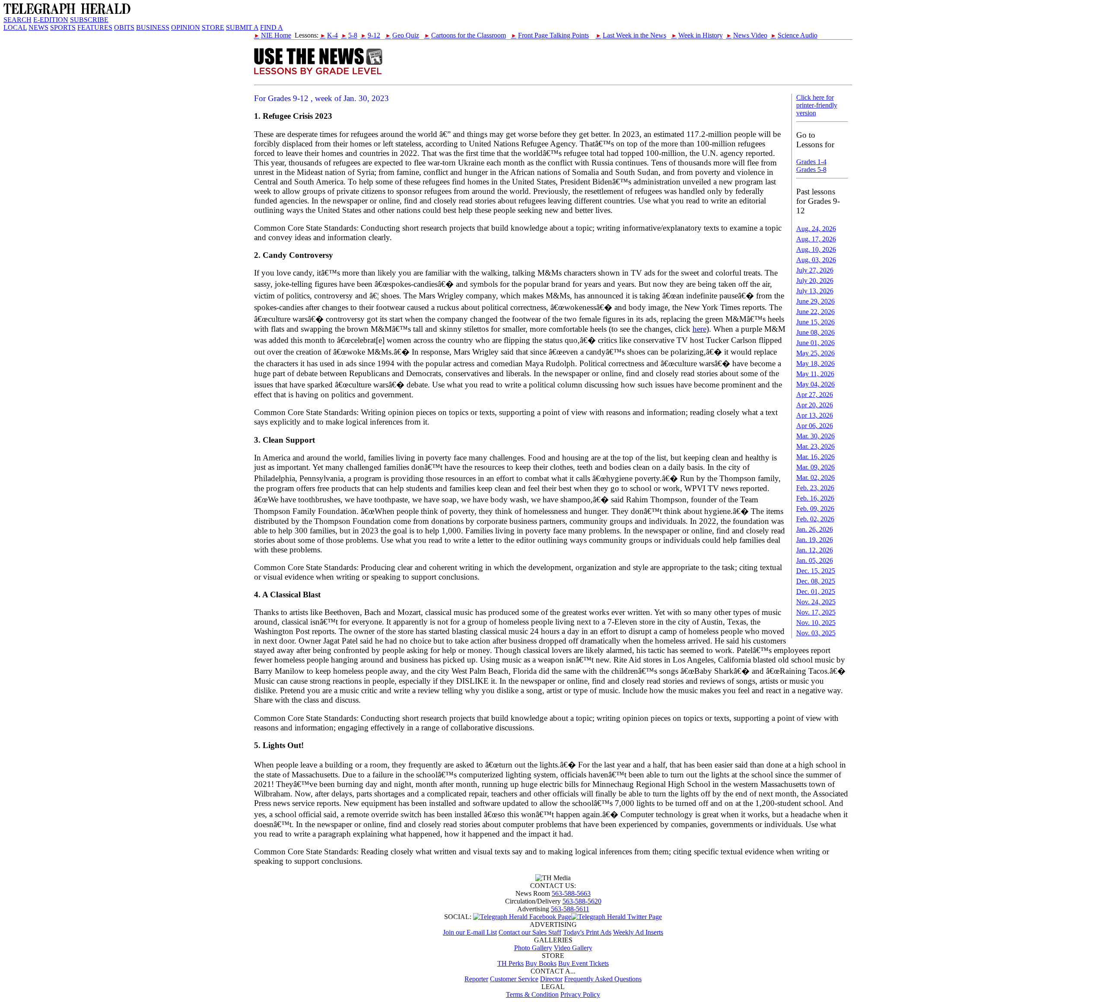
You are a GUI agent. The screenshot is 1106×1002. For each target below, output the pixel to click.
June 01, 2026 (815, 342)
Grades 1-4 (811, 161)
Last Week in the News (631, 35)
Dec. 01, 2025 (815, 591)
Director (551, 979)
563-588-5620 (582, 901)
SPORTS (63, 27)
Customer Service (514, 979)
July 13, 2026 (814, 291)
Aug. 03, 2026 (816, 259)
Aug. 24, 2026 (816, 228)
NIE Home (272, 35)
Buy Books (540, 963)
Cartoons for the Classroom (465, 35)
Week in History (697, 35)
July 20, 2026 (814, 280)
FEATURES (94, 27)
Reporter (476, 979)
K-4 (329, 35)
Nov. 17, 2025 (816, 612)
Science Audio (794, 35)
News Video (746, 35)
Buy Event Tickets (583, 963)
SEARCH (17, 19)
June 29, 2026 (815, 301)
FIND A (271, 27)
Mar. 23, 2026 (815, 446)
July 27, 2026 (814, 270)
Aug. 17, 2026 (816, 239)
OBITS (124, 27)
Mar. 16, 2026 (815, 456)
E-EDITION (50, 19)
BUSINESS (152, 27)
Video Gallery (573, 947)
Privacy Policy (580, 994)
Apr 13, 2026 (814, 415)
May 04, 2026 (815, 384)
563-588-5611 (570, 909)
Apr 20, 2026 (814, 405)
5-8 (349, 35)
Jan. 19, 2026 (814, 539)
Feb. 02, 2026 (815, 519)
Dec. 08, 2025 (815, 581)
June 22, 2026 (815, 311)
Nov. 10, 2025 (816, 622)
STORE (213, 27)
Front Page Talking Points (550, 35)
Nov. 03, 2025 (816, 633)
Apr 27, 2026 (814, 394)
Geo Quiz (402, 35)
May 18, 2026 (815, 363)
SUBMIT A (242, 27)
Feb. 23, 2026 (815, 487)
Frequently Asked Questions (603, 979)
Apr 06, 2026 (814, 425)
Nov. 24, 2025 (816, 602)
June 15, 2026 (815, 322)
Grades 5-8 (811, 169)
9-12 (370, 35)
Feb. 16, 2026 (815, 498)
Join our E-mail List (470, 932)
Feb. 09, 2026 (815, 508)
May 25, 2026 (815, 353)
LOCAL (15, 27)
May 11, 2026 (815, 373)
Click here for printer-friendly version (816, 105)
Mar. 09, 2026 (815, 467)
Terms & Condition (532, 994)
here (699, 328)
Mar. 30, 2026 (815, 436)
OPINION (185, 27)
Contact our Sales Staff (530, 932)
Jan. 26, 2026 (814, 529)
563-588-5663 (571, 893)
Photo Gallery (533, 947)
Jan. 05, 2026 (814, 560)
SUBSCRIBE (89, 19)
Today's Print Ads (587, 932)
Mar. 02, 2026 (815, 477)
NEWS (38, 27)
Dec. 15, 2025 (815, 570)
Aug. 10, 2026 (816, 249)
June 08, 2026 (815, 332)
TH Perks (510, 963)
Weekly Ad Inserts (638, 932)
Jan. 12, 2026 (814, 550)
